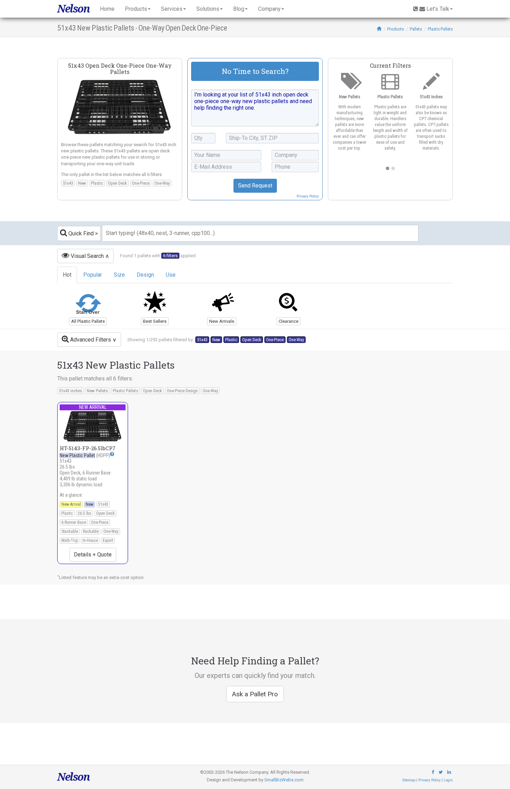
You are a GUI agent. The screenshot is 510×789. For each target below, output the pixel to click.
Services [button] (171, 9)
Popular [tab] (92, 274)
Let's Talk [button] (437, 9)
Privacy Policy (308, 196)
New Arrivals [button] (221, 321)
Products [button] (136, 9)
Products (395, 29)
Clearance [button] (288, 321)
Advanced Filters (90, 339)
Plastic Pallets (440, 29)
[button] (112, 454)
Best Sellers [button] (155, 321)
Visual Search (86, 256)
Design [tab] (145, 274)
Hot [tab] (67, 274)
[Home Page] (379, 29)
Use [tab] (171, 274)
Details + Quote (93, 554)
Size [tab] (119, 274)
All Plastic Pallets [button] (88, 321)
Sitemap (408, 780)
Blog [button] (238, 9)
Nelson (73, 8)
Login (448, 780)
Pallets (416, 29)
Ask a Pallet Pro (255, 694)
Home (107, 9)
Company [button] (269, 9)
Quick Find (80, 233)
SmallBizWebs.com (284, 779)
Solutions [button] (207, 9)
